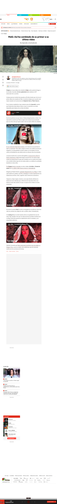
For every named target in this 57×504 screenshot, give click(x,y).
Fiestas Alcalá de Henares (15, 30)
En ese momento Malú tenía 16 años (15, 147)
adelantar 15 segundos (32, 502)
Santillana (26, 478)
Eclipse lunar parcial (52, 30)
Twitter (3, 80)
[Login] (55, 19)
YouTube (26, 464)
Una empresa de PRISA (6, 479)
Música (8, 23)
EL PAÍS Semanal (39, 480)
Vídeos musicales (12, 251)
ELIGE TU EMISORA (51, 501)
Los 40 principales (21, 478)
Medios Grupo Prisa (6, 482)
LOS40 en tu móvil (42, 475)
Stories (35, 464)
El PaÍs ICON (31, 481)
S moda (35, 481)
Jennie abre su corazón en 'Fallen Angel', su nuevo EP (11, 381)
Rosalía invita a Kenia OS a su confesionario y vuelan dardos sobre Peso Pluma (11, 386)
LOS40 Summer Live (34, 23)
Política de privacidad (18, 475)
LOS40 (8, 15)
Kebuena (47, 480)
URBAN (42, 15)
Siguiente (34, 502)
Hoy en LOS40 (26, 23)
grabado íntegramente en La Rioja (28, 172)
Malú (7, 251)
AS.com (40, 478)
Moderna (20, 481)
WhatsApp (3, 83)
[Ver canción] (6, 420)
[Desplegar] (28, 498)
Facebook (3, 77)
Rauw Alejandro (34, 30)
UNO (23, 480)
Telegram (3, 85)
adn (44, 478)
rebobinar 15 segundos (25, 502)
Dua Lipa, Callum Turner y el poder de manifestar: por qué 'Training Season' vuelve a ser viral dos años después (10, 393)
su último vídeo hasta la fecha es (23, 168)
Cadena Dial (35, 480)
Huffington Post (17, 480)
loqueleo (40, 481)
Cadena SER (37, 478)
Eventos (20, 23)
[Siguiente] (55, 30)
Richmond (15, 481)
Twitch (33, 464)
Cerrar (55, 27)
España (51, 19)
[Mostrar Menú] (1, 19)
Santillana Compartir (32, 478)
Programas (15, 23)
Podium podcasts (26, 481)
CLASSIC (19, 15)
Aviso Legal (6, 475)
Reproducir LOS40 (39, 113)
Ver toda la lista (11, 438)
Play (28, 501)
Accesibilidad (12, 475)
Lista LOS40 (3, 23)
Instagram (22, 464)
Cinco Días (30, 480)
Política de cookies (26, 475)
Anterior (22, 502)
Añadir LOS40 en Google (13, 86)
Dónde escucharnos (49, 475)
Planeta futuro (43, 480)
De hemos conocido (13, 166)
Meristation (45, 481)
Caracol (48, 478)
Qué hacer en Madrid (42, 30)
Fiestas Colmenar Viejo (25, 30)
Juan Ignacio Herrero (16, 76)
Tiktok (24, 464)
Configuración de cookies (34, 475)
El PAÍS (16, 478)
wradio (26, 480)
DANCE (30, 15)
